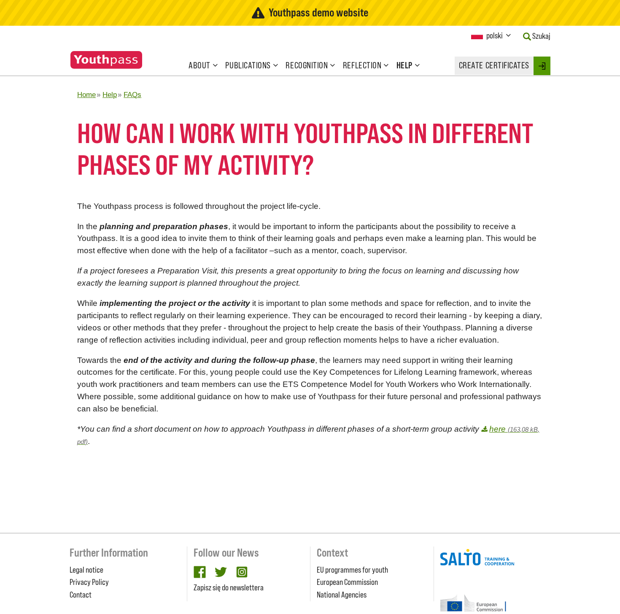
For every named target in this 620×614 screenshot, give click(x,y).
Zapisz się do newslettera (229, 587)
